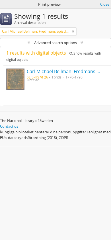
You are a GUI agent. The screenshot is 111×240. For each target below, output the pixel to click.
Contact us (9, 126)
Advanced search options (55, 42)
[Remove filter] (73, 31)
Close (104, 4)
